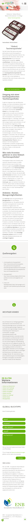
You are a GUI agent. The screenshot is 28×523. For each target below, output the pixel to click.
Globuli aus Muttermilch (9, 386)
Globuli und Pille (7, 393)
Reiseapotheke (6, 398)
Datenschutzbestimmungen (18, 452)
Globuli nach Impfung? (8, 388)
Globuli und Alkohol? (8, 389)
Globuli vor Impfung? (8, 395)
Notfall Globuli (6, 397)
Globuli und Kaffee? (7, 391)
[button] (22, 3)
